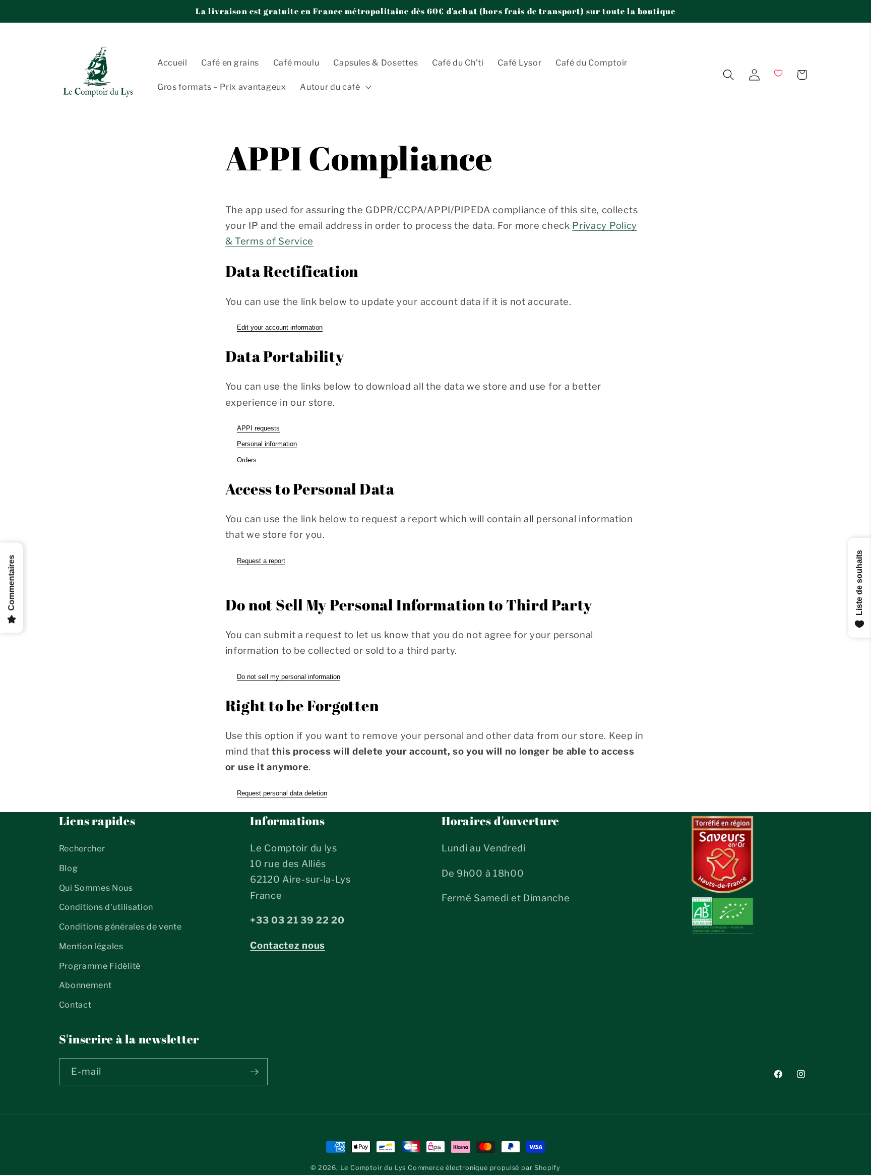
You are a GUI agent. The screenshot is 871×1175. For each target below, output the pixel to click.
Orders (247, 460)
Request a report (261, 561)
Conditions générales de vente (120, 926)
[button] (334, 87)
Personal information (267, 444)
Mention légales (91, 946)
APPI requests (258, 428)
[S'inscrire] (254, 1071)
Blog (68, 868)
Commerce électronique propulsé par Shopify (484, 1167)
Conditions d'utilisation (106, 907)
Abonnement (85, 985)
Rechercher (82, 848)
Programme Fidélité (100, 966)
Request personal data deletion (282, 793)
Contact (75, 1005)
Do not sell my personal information (288, 677)
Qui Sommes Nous (96, 888)
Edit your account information (280, 327)
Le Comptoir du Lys (373, 1167)
